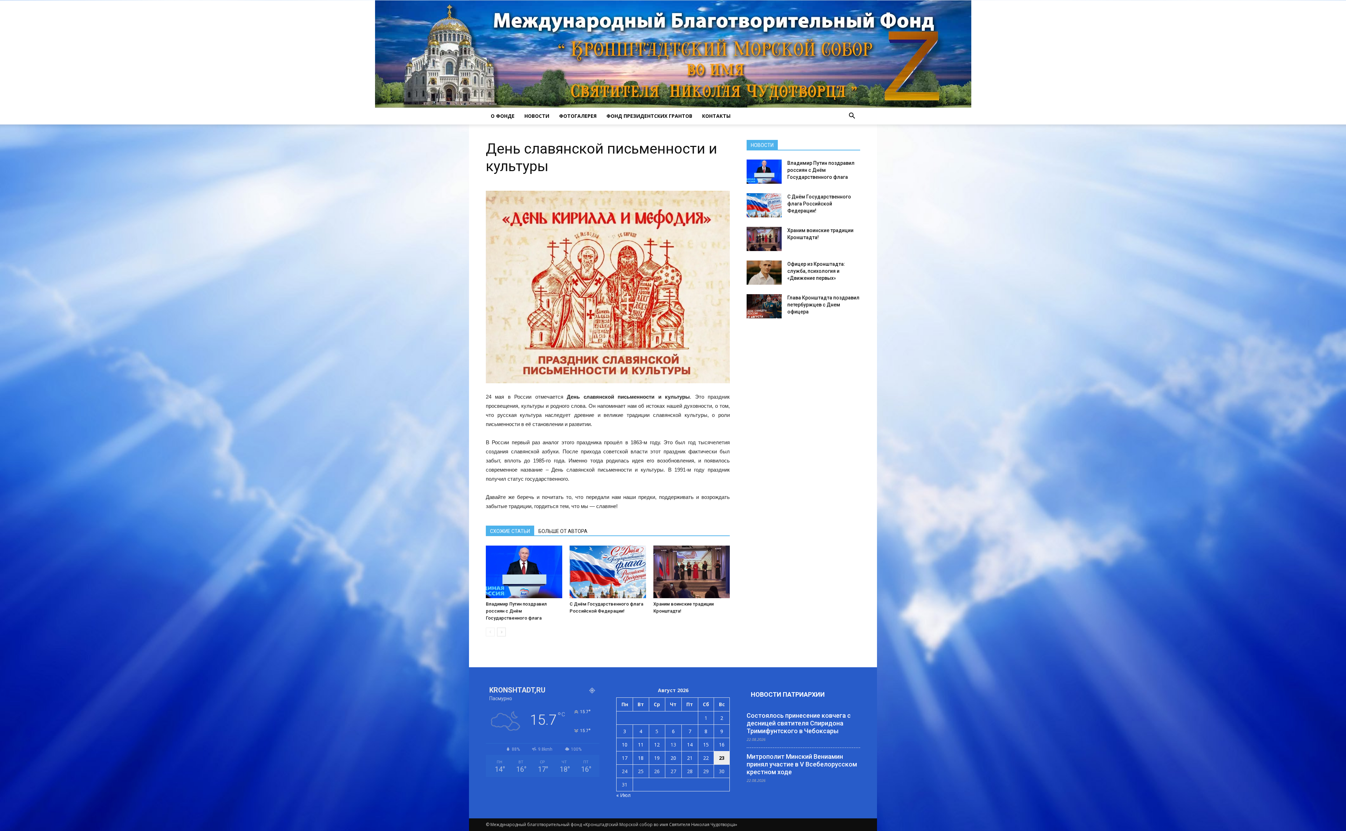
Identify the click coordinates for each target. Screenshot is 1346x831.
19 (657, 758)
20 (673, 758)
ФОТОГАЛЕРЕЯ (578, 116)
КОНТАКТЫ (716, 116)
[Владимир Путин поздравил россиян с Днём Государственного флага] (524, 572)
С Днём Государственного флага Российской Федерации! (819, 204)
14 (690, 744)
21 (690, 758)
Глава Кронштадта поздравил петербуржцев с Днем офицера (823, 305)
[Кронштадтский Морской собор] (673, 54)
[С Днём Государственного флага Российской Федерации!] (608, 572)
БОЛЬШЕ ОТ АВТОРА (562, 531)
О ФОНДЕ (503, 116)
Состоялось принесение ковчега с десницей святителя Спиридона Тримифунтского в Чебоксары (799, 723)
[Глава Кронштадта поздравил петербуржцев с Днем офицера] (764, 306)
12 (657, 744)
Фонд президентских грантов (649, 116)
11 (641, 744)
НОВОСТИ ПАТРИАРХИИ (788, 694)
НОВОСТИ (536, 116)
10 (624, 744)
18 (641, 758)
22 (706, 758)
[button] (851, 116)
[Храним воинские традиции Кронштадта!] (691, 572)
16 (722, 744)
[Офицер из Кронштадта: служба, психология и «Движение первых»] (764, 273)
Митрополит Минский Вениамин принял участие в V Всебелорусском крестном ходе (802, 764)
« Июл (623, 795)
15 (706, 744)
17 (624, 758)
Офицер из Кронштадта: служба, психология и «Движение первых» (816, 271)
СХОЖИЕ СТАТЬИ (510, 531)
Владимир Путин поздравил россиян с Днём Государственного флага (516, 611)
